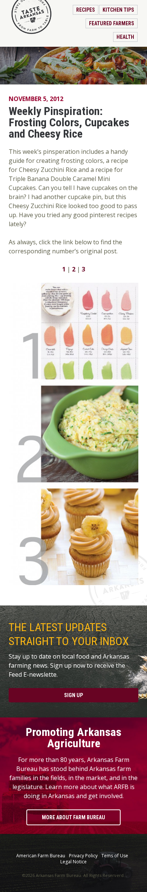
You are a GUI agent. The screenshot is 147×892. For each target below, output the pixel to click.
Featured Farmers (111, 23)
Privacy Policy (83, 856)
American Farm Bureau (40, 856)
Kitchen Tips (118, 10)
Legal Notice (73, 862)
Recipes (85, 10)
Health (125, 37)
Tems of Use (114, 856)
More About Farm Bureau (73, 817)
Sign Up (73, 695)
